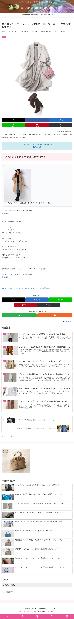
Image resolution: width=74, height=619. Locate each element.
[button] (60, 125)
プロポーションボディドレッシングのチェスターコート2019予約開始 (26, 288)
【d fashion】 (37, 147)
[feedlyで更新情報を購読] (19, 315)
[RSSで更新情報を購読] (54, 315)
